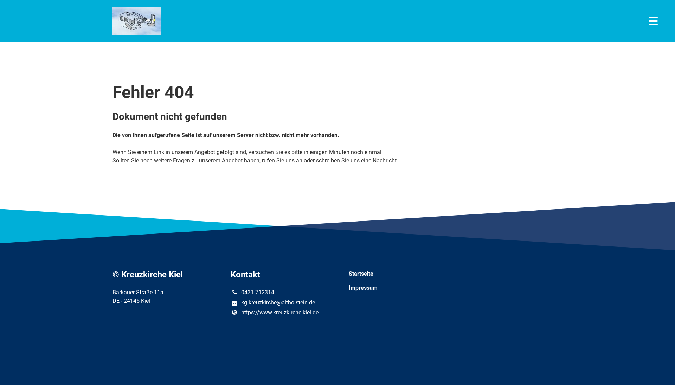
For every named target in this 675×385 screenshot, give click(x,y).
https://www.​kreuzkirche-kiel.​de (280, 312)
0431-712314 (257, 292)
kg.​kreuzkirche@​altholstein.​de (278, 302)
